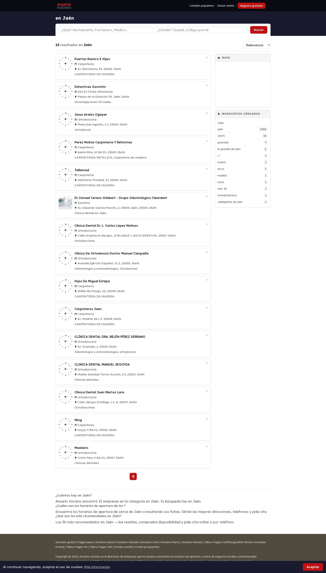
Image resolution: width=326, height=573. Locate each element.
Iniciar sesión (225, 5)
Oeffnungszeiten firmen (237, 542)
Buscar (259, 30)
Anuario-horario (192, 542)
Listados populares (201, 5)
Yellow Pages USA (101, 547)
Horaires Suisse (105, 542)
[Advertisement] (243, 267)
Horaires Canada (127, 542)
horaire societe (124, 547)
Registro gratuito (251, 5)
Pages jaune (85, 542)
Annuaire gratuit (65, 542)
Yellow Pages (212, 542)
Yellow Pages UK (77, 547)
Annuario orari (149, 542)
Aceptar (313, 567)
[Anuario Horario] (63, 5)
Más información (97, 567)
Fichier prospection (147, 547)
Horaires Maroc (170, 542)
